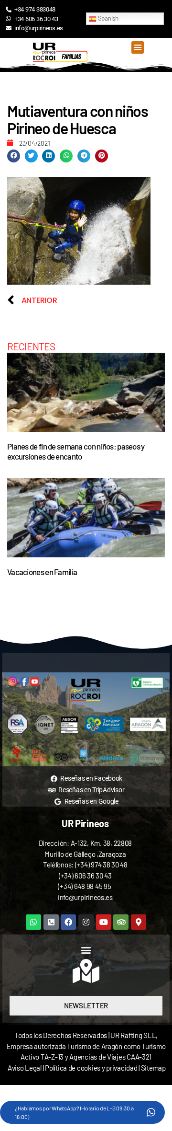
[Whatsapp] (33, 922)
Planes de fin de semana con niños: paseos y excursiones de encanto (76, 451)
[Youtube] (103, 922)
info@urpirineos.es (85, 897)
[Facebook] (68, 922)
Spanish (107, 18)
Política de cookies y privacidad (92, 1067)
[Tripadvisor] (121, 922)
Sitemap (153, 1067)
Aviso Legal (25, 1067)
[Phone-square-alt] (51, 922)
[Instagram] (86, 922)
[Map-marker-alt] (138, 922)
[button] (137, 47)
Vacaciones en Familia (42, 572)
